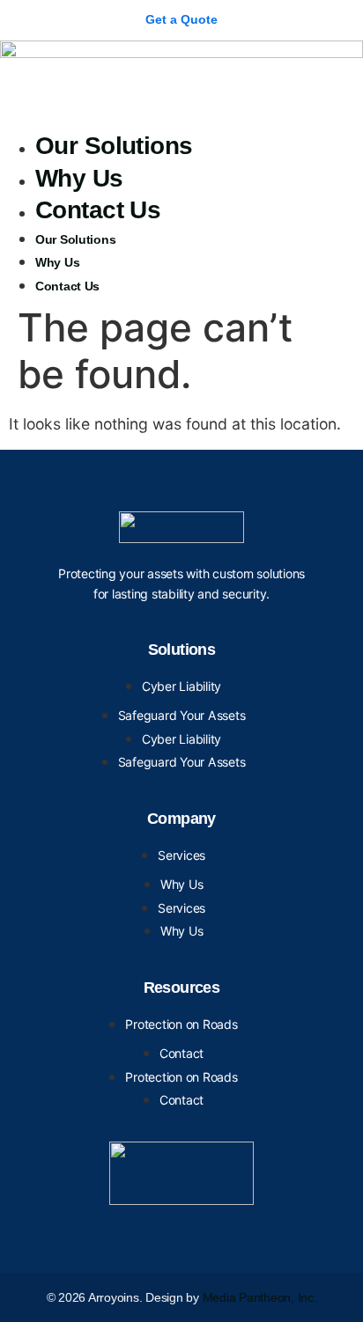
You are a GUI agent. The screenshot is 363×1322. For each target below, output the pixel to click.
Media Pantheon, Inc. (260, 1297)
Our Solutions (114, 145)
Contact (181, 1053)
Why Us (79, 178)
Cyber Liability (181, 686)
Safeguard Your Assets (182, 715)
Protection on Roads (181, 1024)
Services (181, 855)
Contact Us (97, 210)
